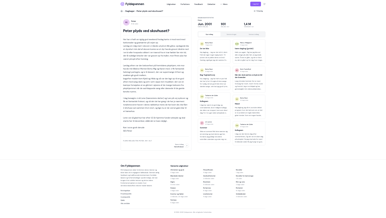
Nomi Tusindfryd (245, 69)
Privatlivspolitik (126, 194)
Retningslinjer (125, 190)
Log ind (255, 4)
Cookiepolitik (125, 197)
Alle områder (125, 203)
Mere (225, 4)
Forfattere (185, 4)
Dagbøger (130, 11)
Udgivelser (171, 4)
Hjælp (123, 200)
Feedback (198, 4)
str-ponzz (208, 122)
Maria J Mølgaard (246, 43)
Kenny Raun (209, 43)
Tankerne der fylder (211, 95)
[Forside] (122, 11)
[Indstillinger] (264, 4)
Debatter (211, 4)
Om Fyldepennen (130, 165)
